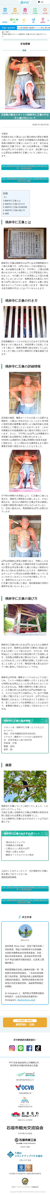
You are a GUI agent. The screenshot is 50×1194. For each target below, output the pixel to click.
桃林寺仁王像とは (13, 200)
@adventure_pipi (25, 1000)
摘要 (7, 213)
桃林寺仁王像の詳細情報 (16, 207)
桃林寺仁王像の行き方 (15, 204)
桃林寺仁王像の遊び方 (15, 210)
